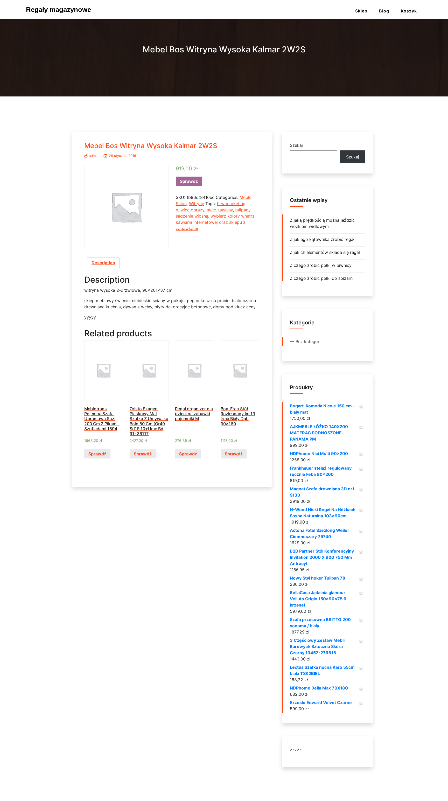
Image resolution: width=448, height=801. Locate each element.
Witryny (196, 203)
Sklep (361, 10)
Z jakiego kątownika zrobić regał (322, 239)
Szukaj (296, 145)
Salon (181, 203)
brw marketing (231, 203)
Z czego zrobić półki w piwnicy (321, 265)
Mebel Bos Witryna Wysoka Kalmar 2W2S (150, 146)
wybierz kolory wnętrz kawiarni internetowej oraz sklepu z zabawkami (215, 222)
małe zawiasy (220, 209)
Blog (384, 10)
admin (94, 156)
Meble (245, 197)
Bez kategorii (308, 341)
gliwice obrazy (190, 209)
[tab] (103, 262)
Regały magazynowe (58, 9)
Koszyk (409, 10)
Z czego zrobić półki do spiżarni (322, 278)
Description (103, 262)
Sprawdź (189, 181)
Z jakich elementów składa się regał (325, 252)
